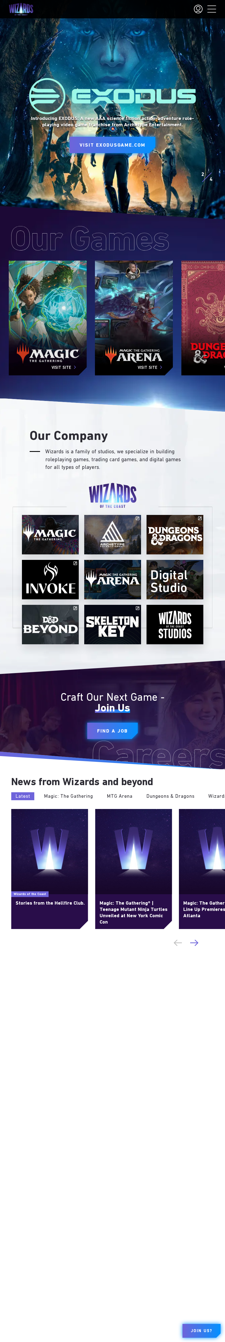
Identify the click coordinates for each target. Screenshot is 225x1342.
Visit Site (61, 368)
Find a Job (112, 731)
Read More (21, 811)
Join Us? (201, 1331)
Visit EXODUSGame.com (112, 145)
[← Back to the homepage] (21, 9)
